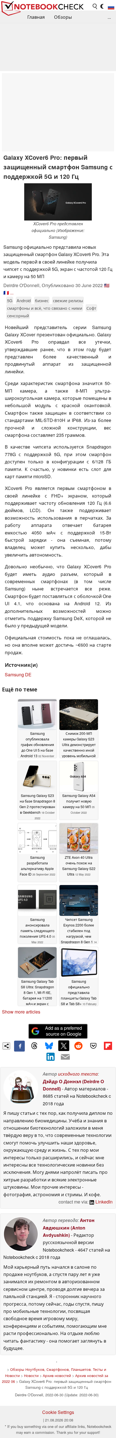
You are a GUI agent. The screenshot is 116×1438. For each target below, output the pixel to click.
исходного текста (78, 1074)
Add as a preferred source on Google (63, 1031)
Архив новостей (57, 1375)
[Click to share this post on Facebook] (19, 1046)
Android (24, 300)
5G (9, 300)
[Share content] (6, 1046)
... (109, 17)
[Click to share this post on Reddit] (78, 1045)
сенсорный (18, 315)
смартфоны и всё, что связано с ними (44, 308)
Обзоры (63, 17)
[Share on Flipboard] (107, 1045)
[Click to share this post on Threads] (34, 1046)
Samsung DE (18, 674)
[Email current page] (65, 1057)
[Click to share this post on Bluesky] (49, 1046)
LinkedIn (103, 1201)
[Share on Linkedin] (50, 1057)
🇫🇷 (6, 292)
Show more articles (21, 1011)
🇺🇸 (107, 285)
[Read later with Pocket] (93, 1045)
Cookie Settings (58, 1412)
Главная (36, 17)
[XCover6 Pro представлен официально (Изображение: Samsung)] (58, 202)
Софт (91, 308)
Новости (31, 1375)
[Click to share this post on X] (63, 1045)
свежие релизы (68, 300)
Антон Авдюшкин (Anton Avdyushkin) (69, 1227)
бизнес (42, 300)
